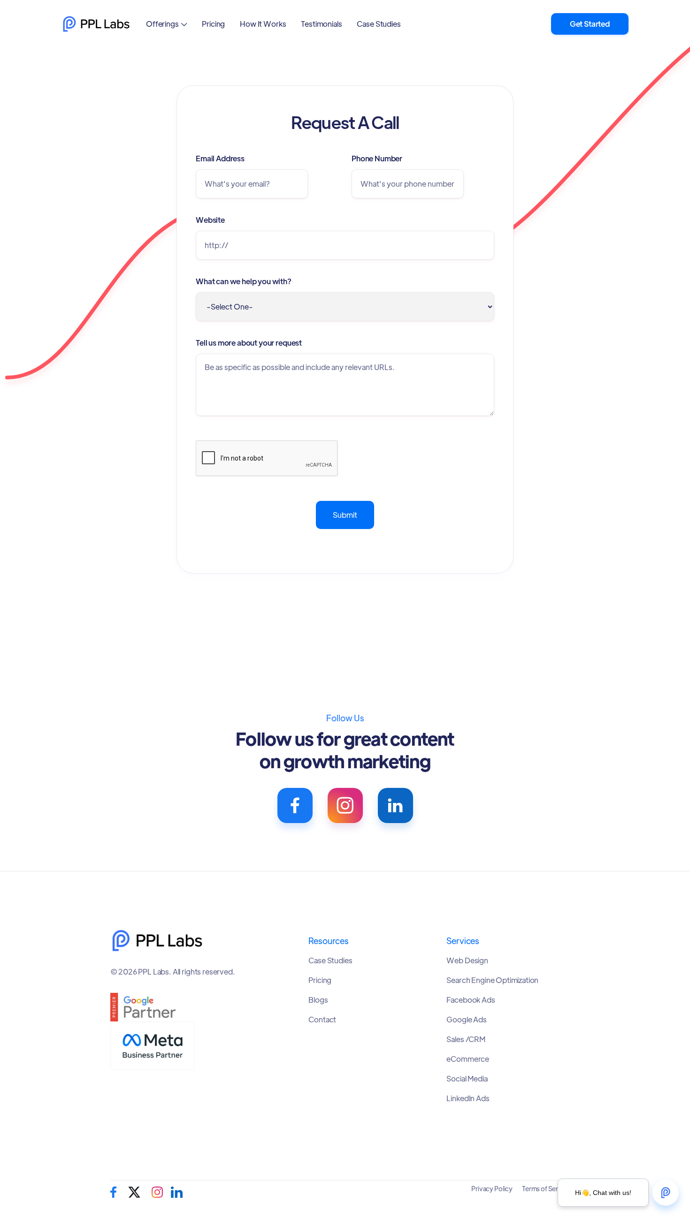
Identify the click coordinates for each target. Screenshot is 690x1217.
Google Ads (466, 1019)
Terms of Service (546, 1188)
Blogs (318, 1000)
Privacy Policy (492, 1188)
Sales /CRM (465, 1039)
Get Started (590, 24)
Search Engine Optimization (492, 980)
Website (210, 220)
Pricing (213, 24)
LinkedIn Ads (467, 1098)
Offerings (162, 24)
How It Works (263, 24)
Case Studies (378, 24)
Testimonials (321, 24)
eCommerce (467, 1059)
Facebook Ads (470, 1000)
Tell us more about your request (249, 343)
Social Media (466, 1078)
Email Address (220, 158)
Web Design (467, 960)
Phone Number (377, 158)
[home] (96, 24)
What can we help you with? (243, 281)
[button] (166, 23)
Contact (322, 1019)
